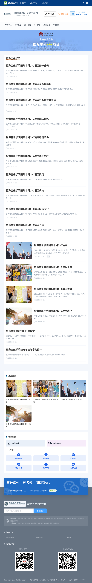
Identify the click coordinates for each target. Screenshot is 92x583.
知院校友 (39, 537)
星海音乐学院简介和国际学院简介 (24, 349)
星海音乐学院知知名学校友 (20, 331)
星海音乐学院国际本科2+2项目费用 (25, 174)
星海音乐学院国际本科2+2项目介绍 (25, 225)
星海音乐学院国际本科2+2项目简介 (53, 311)
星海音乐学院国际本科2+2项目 (50, 245)
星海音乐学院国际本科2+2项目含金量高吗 (28, 84)
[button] (83, 3)
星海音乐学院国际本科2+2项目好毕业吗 (27, 65)
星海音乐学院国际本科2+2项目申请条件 (27, 137)
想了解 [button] (34, 3)
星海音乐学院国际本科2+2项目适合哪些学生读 (31, 100)
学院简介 (68, 537)
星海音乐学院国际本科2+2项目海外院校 (27, 156)
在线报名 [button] (51, 14)
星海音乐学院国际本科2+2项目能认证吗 (27, 118)
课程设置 (10, 537)
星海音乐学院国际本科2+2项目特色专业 (27, 209)
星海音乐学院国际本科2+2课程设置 (53, 267)
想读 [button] (46, 3)
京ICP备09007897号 (77, 580)
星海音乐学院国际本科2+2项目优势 (25, 190)
